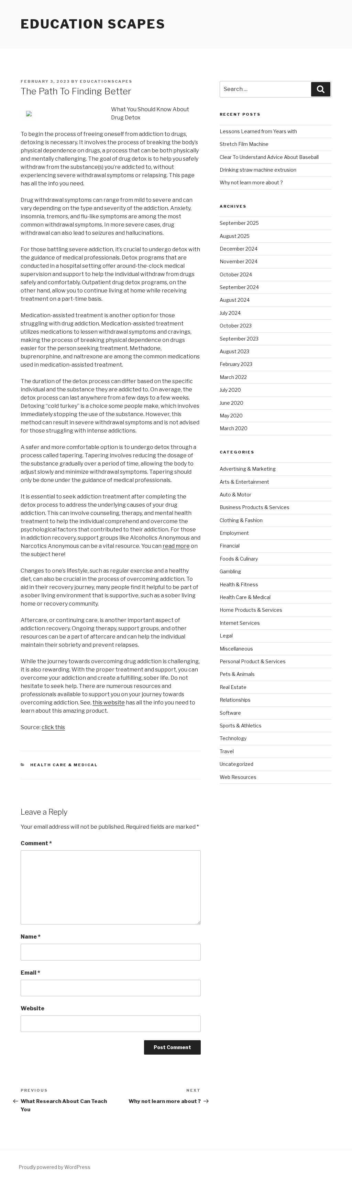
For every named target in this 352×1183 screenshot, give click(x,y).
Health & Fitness (239, 584)
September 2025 (239, 223)
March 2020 (234, 428)
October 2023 (236, 326)
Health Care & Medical (64, 764)
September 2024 (239, 287)
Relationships (235, 700)
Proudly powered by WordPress (54, 1167)
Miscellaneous (236, 649)
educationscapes (106, 81)
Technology (233, 738)
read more (176, 546)
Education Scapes (93, 24)
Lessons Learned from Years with (258, 131)
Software (230, 713)
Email (30, 972)
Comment (36, 843)
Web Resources (238, 777)
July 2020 (230, 390)
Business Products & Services (254, 507)
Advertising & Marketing (248, 469)
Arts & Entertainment (244, 482)
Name (31, 936)
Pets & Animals (237, 674)
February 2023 (236, 364)
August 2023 (234, 351)
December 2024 (238, 249)
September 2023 (239, 339)
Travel (227, 751)
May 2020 (231, 415)
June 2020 (231, 403)
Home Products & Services (251, 610)
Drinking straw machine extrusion (258, 170)
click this (53, 727)
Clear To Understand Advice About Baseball (269, 157)
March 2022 (233, 377)
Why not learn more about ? (251, 182)
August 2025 (235, 236)
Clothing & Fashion (241, 520)
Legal (226, 636)
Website (32, 1008)
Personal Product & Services (253, 661)
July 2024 (230, 313)
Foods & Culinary (239, 559)
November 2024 (238, 261)
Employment (234, 533)
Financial (230, 546)
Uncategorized (236, 764)
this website (108, 702)
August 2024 (235, 300)
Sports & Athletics (241, 725)
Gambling (230, 571)
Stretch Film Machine (244, 144)
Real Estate (233, 687)
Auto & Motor (235, 494)
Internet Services (240, 623)
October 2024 (236, 274)
